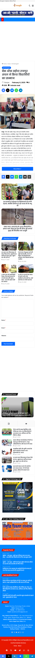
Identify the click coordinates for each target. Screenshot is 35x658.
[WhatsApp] (16, 90)
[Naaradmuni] (17, 5)
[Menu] (33, 6)
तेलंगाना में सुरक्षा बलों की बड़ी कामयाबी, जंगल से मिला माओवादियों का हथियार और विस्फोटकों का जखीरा (26, 255)
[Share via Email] (25, 177)
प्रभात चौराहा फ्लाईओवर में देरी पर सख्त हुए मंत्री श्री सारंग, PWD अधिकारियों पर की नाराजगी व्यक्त (23, 442)
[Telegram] (20, 90)
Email (3, 328)
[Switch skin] (30, 6)
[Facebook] (3, 90)
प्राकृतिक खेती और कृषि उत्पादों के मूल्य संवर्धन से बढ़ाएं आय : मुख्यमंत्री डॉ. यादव (22, 450)
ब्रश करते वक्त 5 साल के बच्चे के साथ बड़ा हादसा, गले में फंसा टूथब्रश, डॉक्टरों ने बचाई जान (22, 468)
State (9, 63)
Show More (17, 169)
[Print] (29, 177)
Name (3, 320)
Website (3, 335)
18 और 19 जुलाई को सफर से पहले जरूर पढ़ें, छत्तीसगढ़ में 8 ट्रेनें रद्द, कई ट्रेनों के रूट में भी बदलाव (25, 277)
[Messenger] (12, 90)
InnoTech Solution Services (18, 643)
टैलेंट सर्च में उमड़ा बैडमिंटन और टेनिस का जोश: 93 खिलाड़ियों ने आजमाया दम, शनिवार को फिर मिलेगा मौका (22, 432)
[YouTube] (16, 632)
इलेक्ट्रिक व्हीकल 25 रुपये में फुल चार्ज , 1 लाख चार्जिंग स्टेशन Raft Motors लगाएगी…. (17, 414)
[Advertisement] (17, 41)
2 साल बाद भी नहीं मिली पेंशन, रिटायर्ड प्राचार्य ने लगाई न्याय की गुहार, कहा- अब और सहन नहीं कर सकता (8, 278)
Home (5, 63)
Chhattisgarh (15, 63)
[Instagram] (23, 632)
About (19, 645)
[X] (8, 90)
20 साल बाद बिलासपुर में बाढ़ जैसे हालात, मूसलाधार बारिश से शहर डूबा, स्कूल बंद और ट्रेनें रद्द (9, 254)
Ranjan (7, 82)
